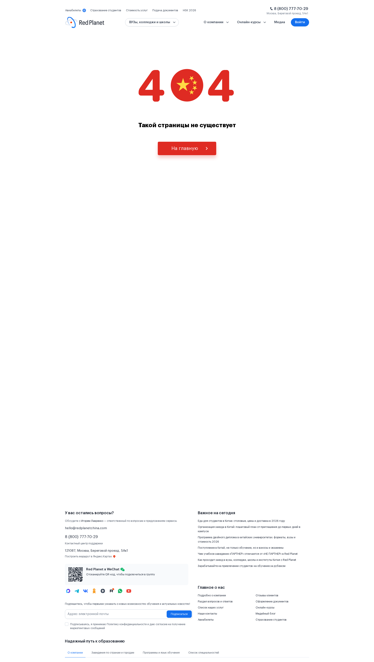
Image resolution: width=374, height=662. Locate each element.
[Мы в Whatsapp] (120, 591)
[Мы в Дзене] (103, 591)
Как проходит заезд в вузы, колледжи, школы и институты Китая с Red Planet (247, 560)
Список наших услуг (211, 607)
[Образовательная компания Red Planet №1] (84, 22)
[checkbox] (66, 624)
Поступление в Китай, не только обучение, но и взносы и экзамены (241, 548)
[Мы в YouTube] (129, 591)
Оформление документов (272, 601)
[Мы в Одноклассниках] (94, 591)
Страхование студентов (271, 619)
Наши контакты (207, 613)
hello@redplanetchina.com (86, 528)
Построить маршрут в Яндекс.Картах (88, 556)
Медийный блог (266, 613)
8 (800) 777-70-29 (291, 9)
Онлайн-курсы (265, 607)
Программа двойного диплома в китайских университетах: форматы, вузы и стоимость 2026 (246, 539)
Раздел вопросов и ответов (215, 601)
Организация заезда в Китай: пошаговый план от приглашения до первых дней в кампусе (249, 529)
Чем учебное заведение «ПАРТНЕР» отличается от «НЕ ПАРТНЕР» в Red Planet (248, 554)
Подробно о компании (212, 595)
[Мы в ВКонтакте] (85, 591)
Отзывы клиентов (267, 595)
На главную (184, 148)
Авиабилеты (206, 619)
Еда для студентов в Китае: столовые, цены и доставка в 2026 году (241, 521)
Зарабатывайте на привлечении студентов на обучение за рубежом (241, 566)
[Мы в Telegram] (77, 591)
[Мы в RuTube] (111, 591)
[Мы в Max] (68, 591)
